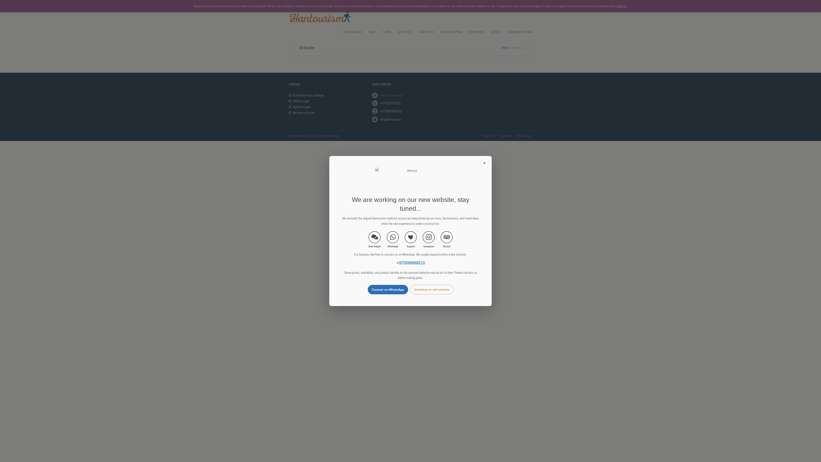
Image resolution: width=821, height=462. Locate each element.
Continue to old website (431, 289)
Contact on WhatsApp (388, 289)
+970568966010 (410, 263)
